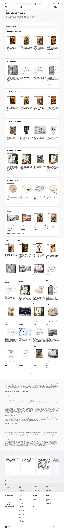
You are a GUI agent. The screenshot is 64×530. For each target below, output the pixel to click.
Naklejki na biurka (35, 489)
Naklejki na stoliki (34, 487)
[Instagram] (53, 527)
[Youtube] (56, 527)
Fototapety (20, 499)
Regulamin (48, 500)
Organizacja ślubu (9, 63)
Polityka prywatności (49, 502)
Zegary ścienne (21, 521)
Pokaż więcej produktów (32, 376)
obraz (55, 409)
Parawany (6, 488)
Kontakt (34, 506)
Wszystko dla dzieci (21, 490)
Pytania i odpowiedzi (49, 497)
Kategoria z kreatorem (22, 520)
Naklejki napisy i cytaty (49, 487)
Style (19, 502)
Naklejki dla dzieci (6, 7)
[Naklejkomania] (11, 495)
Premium (20, 517)
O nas (33, 503)
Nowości (20, 507)
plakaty (27, 409)
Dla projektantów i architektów (38, 497)
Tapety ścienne (21, 510)
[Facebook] (51, 527)
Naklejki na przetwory (49, 486)
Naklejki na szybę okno (35, 490)
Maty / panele (21, 503)
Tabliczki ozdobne (7, 490)
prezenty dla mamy (43, 444)
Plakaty (20, 518)
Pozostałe (20, 486)
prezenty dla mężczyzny (29, 444)
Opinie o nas (35, 504)
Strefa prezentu (55, 7)
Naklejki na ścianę (21, 487)
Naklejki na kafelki (21, 489)
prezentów (38, 410)
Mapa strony (48, 503)
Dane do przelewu (36, 502)
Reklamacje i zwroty (49, 499)
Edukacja (20, 513)
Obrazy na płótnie (7, 487)
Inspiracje (34, 499)
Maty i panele (21, 7)
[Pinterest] (58, 527)
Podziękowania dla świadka (11, 123)
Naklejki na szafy (34, 486)
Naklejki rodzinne (48, 490)
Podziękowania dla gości (10, 182)
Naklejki (6, 484)
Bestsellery (20, 509)
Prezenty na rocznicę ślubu (20, 233)
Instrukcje (34, 500)
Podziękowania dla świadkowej (11, 152)
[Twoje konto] (49, 3)
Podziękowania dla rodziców (11, 93)
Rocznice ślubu (9, 211)
